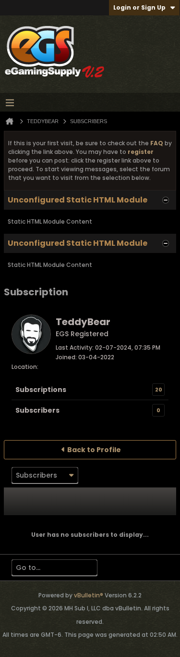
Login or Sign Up (139, 7)
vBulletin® (88, 595)
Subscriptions (40, 389)
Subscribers (37, 410)
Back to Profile (94, 450)
